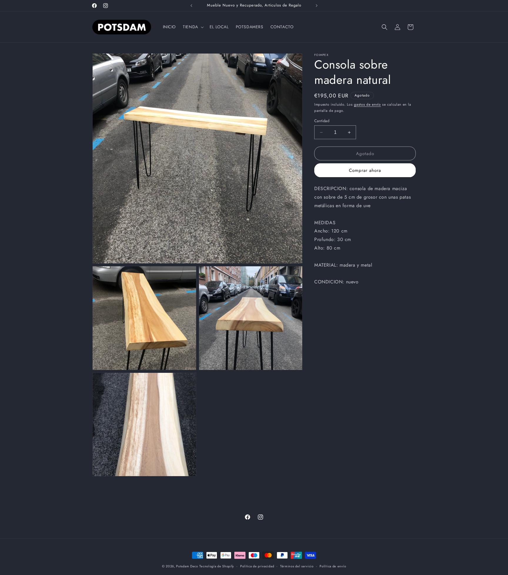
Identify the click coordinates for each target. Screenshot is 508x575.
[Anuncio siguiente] (316, 5)
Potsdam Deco (187, 566)
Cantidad (321, 121)
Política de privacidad (257, 566)
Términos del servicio (297, 566)
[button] (192, 27)
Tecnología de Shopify (216, 566)
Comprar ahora (365, 170)
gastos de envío (367, 104)
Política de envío (333, 566)
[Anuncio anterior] (191, 5)
